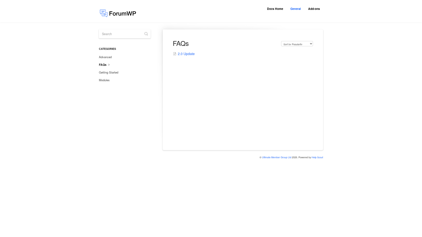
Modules (104, 80)
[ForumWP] (120, 11)
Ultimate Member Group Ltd (276, 157)
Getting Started (108, 72)
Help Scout (317, 157)
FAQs (103, 65)
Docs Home (275, 9)
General (295, 9)
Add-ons (314, 9)
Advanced (105, 57)
